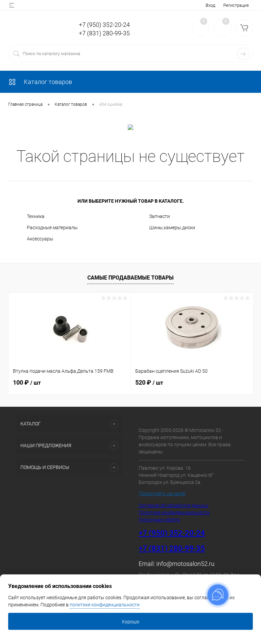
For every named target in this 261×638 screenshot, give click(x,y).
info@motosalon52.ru (185, 563)
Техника (36, 216)
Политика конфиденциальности (174, 512)
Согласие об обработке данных (173, 505)
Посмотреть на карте (162, 493)
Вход (210, 5)
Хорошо (130, 621)
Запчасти (159, 216)
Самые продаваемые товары (130, 277)
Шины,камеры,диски (172, 227)
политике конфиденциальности (105, 604)
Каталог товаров (47, 81)
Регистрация (236, 5)
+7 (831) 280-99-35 (104, 33)
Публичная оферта (159, 519)
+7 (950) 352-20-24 (104, 24)
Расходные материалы (52, 227)
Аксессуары (40, 238)
